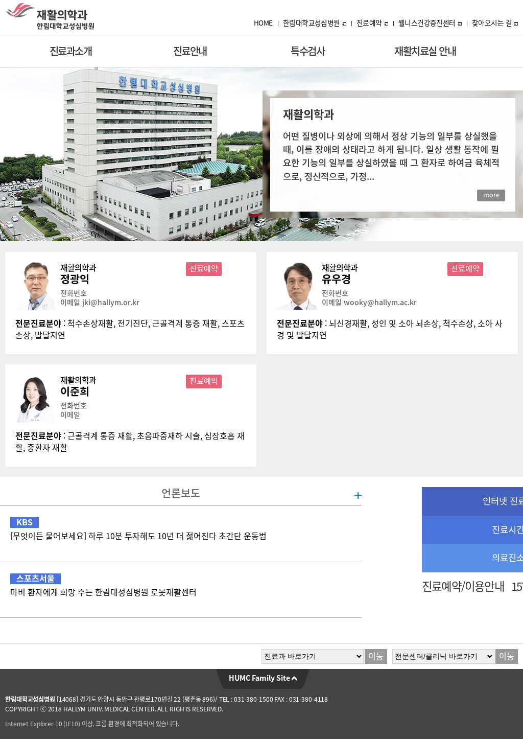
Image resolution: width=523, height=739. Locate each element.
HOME (263, 23)
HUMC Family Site (260, 678)
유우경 (336, 279)
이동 (376, 656)
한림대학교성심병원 (311, 23)
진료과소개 (71, 51)
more (491, 195)
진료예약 (369, 23)
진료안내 (190, 51)
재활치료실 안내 (425, 51)
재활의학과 (78, 268)
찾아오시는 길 (492, 23)
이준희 (74, 391)
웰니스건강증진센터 (427, 23)
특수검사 (307, 51)
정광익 (74, 279)
